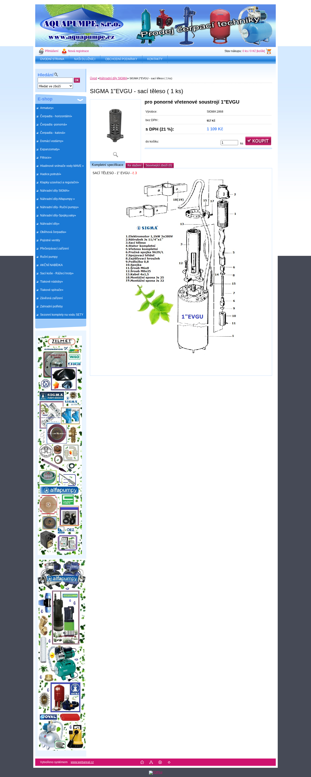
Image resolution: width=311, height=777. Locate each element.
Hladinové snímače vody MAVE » (62, 166)
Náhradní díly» (50, 223)
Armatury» (47, 108)
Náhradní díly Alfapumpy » (57, 199)
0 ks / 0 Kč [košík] (253, 51)
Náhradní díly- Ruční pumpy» (59, 207)
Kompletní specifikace (107, 165)
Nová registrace (78, 51)
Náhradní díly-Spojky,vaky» (58, 215)
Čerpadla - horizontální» (56, 116)
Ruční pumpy (49, 257)
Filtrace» (46, 157)
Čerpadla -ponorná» (53, 124)
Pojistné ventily (50, 240)
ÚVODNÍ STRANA (52, 59)
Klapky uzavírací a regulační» (59, 182)
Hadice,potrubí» (50, 174)
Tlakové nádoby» (51, 281)
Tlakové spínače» (51, 290)
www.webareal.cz (82, 762)
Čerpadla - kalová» (52, 132)
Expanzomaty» (50, 149)
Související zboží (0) (159, 165)
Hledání (45, 74)
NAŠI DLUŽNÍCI (84, 59)
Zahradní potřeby (51, 306)
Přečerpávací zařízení (54, 248)
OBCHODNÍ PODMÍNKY (121, 59)
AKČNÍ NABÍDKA (51, 265)
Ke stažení (134, 165)
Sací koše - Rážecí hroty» (57, 273)
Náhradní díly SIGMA (113, 78)
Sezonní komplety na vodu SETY (61, 314)
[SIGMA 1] (115, 130)
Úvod (93, 78)
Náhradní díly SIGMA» (54, 190)
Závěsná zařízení (51, 298)
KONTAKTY (155, 59)
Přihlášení (51, 51)
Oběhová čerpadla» (53, 232)
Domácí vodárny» (51, 141)
